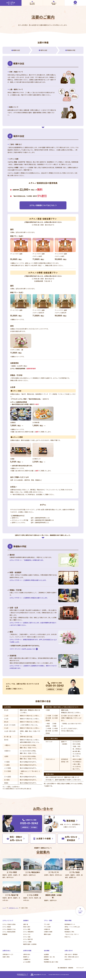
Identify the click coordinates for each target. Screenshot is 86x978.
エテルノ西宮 (26, 929)
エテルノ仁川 (26, 934)
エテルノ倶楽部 (7, 927)
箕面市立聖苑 (30, 944)
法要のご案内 (6, 957)
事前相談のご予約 (69, 932)
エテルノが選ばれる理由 (9, 924)
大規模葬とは (26, 959)
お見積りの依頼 (48, 932)
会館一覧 (25, 924)
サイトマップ (79, 968)
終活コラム (67, 937)
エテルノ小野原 (27, 942)
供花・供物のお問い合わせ (72, 957)
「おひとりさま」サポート (72, 934)
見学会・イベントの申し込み (72, 927)
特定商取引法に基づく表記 (51, 962)
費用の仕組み (47, 934)
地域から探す (26, 927)
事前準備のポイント (70, 924)
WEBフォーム (51, 639)
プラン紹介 (47, 924)
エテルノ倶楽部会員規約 (9, 932)
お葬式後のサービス (8, 954)
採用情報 (46, 959)
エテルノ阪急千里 (28, 939)
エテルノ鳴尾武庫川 (28, 932)
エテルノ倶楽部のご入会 (9, 929)
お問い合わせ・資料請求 (71, 954)
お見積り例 (47, 929)
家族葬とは (26, 957)
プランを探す (47, 927)
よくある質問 (26, 962)
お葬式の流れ (26, 954)
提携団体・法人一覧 (49, 957)
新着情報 (5, 934)
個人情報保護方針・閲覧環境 (65, 968)
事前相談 (67, 929)
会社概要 (46, 954)
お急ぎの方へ (68, 959)
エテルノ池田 (26, 937)
